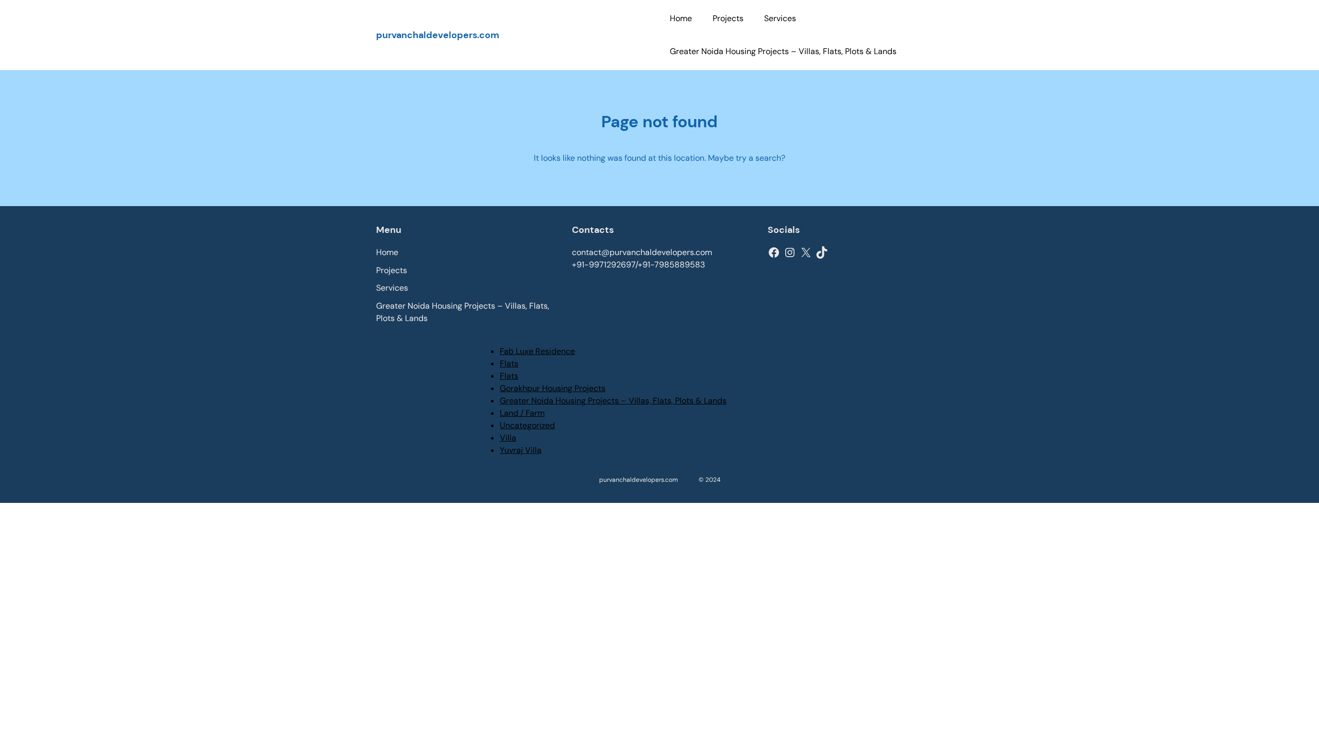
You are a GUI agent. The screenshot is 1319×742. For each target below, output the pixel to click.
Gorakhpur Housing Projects (552, 388)
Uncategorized (527, 425)
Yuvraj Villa (521, 450)
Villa (508, 437)
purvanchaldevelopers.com (437, 35)
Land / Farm (522, 413)
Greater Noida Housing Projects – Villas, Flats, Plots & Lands (613, 400)
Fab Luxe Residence (537, 351)
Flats (509, 363)
